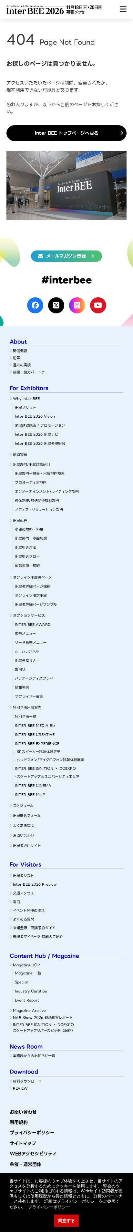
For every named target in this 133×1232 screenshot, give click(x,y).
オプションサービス (29, 615)
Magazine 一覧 (28, 973)
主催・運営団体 (25, 1164)
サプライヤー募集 (29, 696)
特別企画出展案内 (27, 707)
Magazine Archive (29, 1010)
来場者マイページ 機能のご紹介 (38, 937)
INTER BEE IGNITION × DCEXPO (45, 768)
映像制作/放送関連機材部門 (37, 501)
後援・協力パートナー (30, 372)
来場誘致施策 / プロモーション (40, 425)
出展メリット (25, 408)
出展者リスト (23, 876)
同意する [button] (66, 1220)
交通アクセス (23, 893)
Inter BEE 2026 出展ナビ (36, 434)
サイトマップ (23, 1143)
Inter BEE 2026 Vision (35, 416)
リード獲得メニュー (30, 643)
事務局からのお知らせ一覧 (34, 1056)
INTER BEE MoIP (30, 795)
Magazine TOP (26, 965)
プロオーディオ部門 (30, 482)
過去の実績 (22, 365)
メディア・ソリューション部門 (39, 510)
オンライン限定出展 (31, 595)
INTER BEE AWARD (33, 624)
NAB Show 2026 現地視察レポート (43, 1018)
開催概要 (20, 351)
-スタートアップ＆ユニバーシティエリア (47, 776)
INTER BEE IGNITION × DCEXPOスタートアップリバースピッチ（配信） (44, 1027)
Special (21, 982)
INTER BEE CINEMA (33, 786)
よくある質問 (23, 826)
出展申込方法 (25, 547)
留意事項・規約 (27, 565)
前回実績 (20, 454)
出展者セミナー (27, 660)
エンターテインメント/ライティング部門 (47, 491)
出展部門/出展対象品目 (31, 464)
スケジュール (23, 806)
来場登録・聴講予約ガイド (34, 928)
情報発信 (22, 687)
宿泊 (16, 902)
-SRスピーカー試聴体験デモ (37, 752)
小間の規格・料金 (29, 529)
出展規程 (20, 521)
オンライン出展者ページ (32, 577)
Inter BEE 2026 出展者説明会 (40, 443)
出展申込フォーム (27, 816)
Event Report (27, 1000)
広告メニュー (25, 633)
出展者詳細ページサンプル (36, 604)
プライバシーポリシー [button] (49, 1207)
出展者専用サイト (27, 846)
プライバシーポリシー (32, 1132)
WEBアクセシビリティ (33, 1153)
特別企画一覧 (25, 716)
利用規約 (19, 1122)
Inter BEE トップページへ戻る (66, 133)
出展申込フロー (27, 556)
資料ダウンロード (27, 1081)
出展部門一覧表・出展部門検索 (40, 473)
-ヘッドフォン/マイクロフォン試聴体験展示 (49, 760)
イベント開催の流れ (29, 910)
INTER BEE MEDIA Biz (35, 725)
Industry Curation (31, 991)
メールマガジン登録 (66, 256)
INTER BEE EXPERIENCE (37, 744)
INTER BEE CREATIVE (35, 735)
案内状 (20, 669)
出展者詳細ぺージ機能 (32, 586)
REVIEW (20, 1088)
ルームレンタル (27, 651)
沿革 (16, 358)
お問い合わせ (23, 836)
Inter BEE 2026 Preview (35, 884)
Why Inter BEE (26, 399)
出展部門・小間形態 (31, 538)
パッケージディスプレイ (34, 678)
